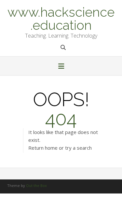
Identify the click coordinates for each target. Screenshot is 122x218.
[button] (61, 67)
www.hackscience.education (61, 18)
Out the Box (36, 185)
